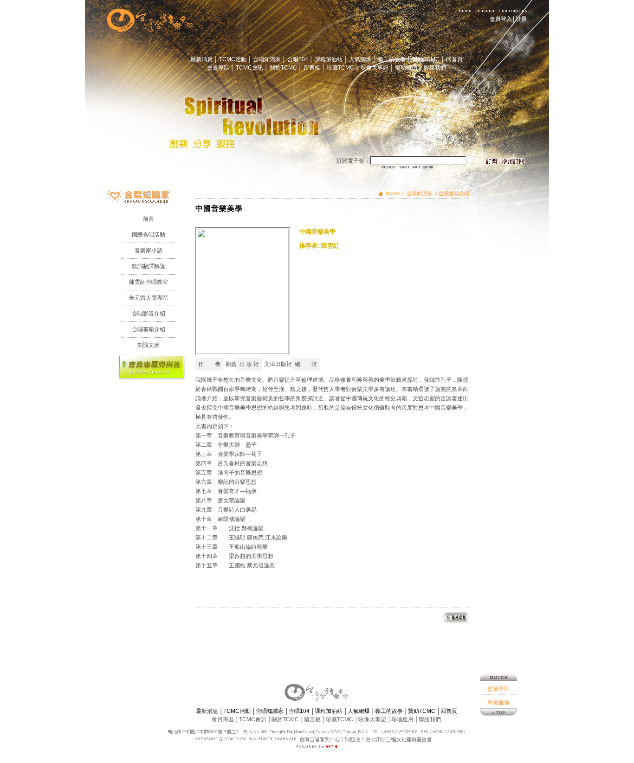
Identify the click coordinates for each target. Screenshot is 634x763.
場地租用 (407, 67)
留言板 (313, 67)
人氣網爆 (361, 59)
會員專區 (219, 67)
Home (392, 193)
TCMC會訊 (250, 67)
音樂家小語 (148, 250)
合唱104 (298, 59)
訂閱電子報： (353, 161)
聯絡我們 (435, 67)
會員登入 (501, 19)
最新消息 (202, 59)
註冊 (521, 19)
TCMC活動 (233, 59)
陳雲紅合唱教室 (148, 282)
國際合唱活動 (148, 234)
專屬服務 (498, 702)
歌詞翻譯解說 (148, 266)
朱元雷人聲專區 (148, 298)
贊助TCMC (426, 59)
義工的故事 (392, 59)
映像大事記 (375, 67)
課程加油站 (329, 59)
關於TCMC (284, 67)
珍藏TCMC (341, 67)
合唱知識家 (267, 59)
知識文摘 (148, 345)
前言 (148, 219)
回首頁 (454, 59)
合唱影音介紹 (148, 313)
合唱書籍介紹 (148, 329)
